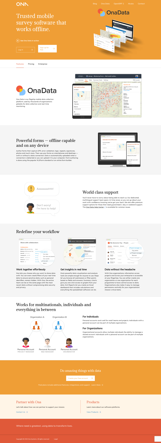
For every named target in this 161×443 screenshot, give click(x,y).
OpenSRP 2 (119, 3)
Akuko (131, 3)
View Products (92, 412)
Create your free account (78, 378)
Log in (20, 50)
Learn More (95, 385)
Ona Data (105, 3)
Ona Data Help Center (95, 207)
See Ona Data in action (29, 41)
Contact (141, 3)
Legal (56, 439)
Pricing (31, 64)
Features (20, 64)
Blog (95, 3)
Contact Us (20, 412)
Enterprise (42, 64)
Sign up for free (44, 48)
